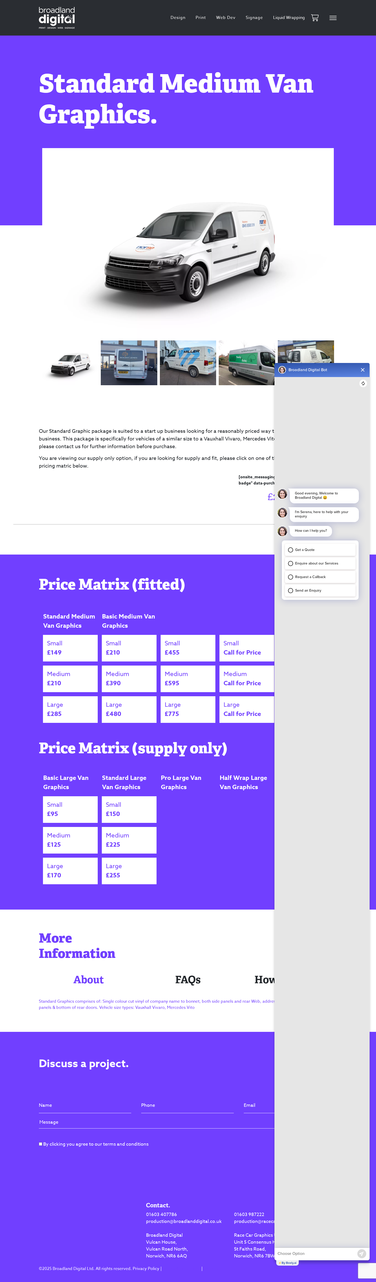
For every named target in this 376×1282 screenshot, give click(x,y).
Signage (254, 18)
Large (55, 709)
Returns (211, 1269)
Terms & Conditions (181, 1269)
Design (178, 18)
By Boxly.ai (289, 1263)
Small (54, 648)
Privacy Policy (146, 1269)
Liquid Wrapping (289, 18)
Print (201, 18)
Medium (58, 679)
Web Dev (226, 18)
